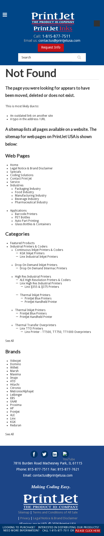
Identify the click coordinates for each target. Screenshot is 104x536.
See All (9, 341)
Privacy (25, 518)
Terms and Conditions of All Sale (55, 512)
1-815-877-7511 (52, 36)
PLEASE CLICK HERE (87, 530)
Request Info (50, 47)
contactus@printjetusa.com (52, 40)
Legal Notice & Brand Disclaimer (55, 518)
